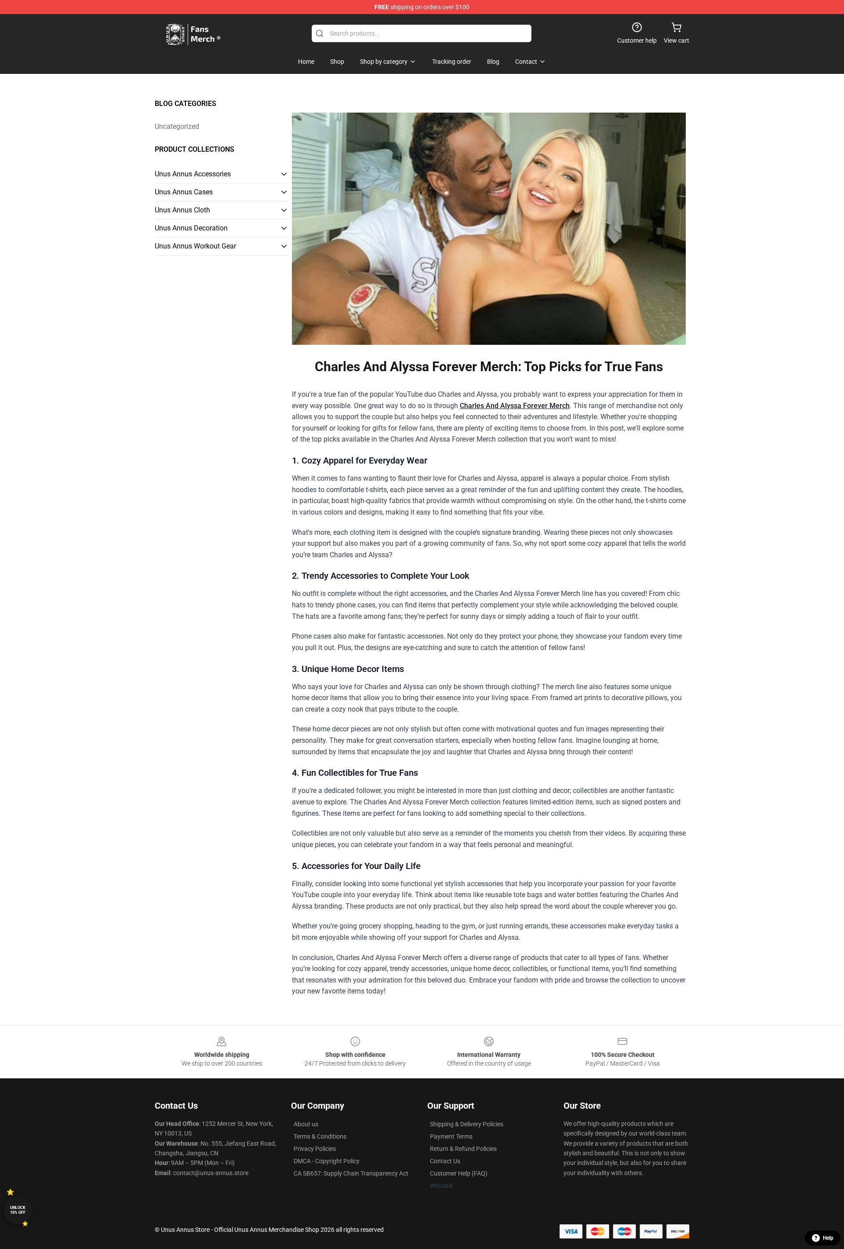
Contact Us (445, 1161)
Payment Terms (451, 1136)
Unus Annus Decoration (191, 228)
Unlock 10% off (17, 1210)
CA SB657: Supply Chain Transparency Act (351, 1173)
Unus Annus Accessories (193, 174)
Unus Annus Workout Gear (195, 246)
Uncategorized (177, 126)
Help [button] (828, 1238)
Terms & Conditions (320, 1136)
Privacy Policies (315, 1148)
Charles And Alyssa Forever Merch (515, 406)
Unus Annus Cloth (182, 210)
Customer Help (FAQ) (458, 1173)
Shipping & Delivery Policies (466, 1124)
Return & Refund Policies (463, 1148)
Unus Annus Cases (184, 192)
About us (306, 1124)
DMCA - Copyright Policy (327, 1161)
